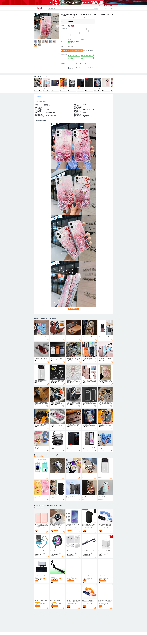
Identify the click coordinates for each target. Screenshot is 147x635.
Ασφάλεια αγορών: (64, 54)
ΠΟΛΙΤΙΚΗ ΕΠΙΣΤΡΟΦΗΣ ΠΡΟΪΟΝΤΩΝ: (63, 63)
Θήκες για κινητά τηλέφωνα (72, 11)
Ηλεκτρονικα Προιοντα (39, 11)
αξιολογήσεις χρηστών (70, 17)
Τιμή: (62, 21)
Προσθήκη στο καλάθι (76, 50)
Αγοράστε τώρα (65, 50)
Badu (34, 11)
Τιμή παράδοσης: (63, 44)
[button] (35, 8)
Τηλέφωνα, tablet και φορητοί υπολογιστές (50, 11)
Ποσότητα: (62, 46)
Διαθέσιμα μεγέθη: (64, 28)
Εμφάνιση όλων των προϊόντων (39, 456)
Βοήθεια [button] (99, 5)
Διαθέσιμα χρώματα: (62, 25)
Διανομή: (62, 41)
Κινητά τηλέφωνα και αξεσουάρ (62, 11)
